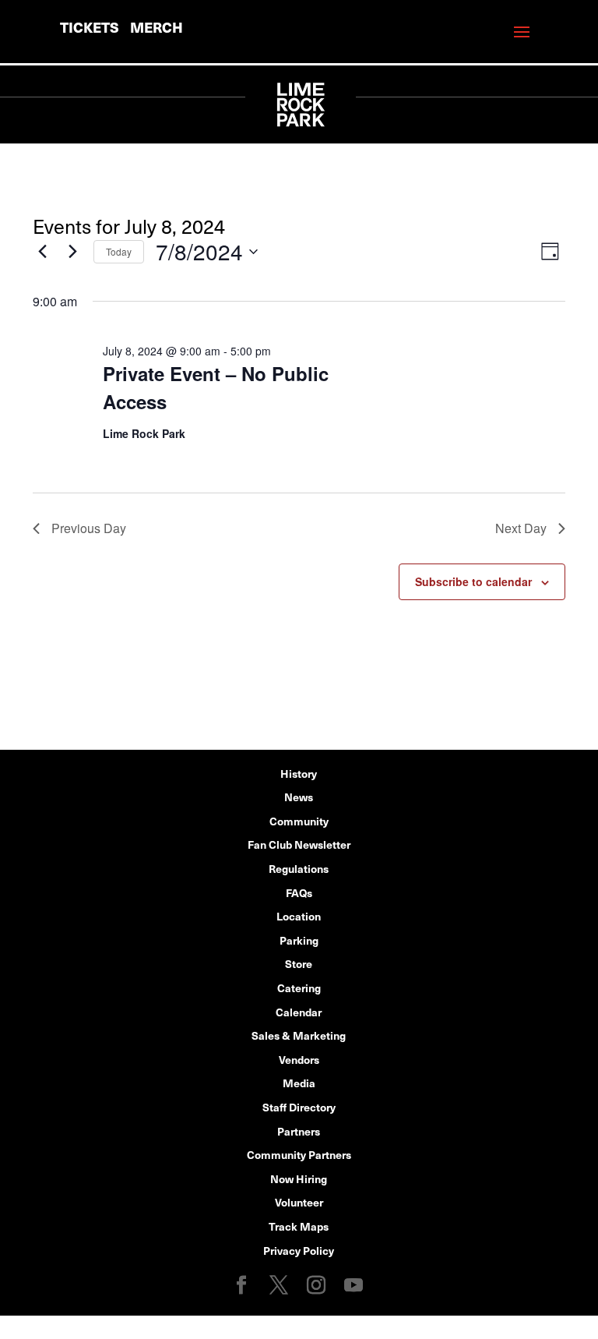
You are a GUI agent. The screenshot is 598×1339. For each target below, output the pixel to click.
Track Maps (299, 1226)
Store (298, 963)
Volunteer (299, 1202)
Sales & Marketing (299, 1035)
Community (299, 820)
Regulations (299, 868)
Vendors (299, 1059)
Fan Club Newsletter (299, 844)
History (298, 773)
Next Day (521, 528)
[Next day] (72, 251)
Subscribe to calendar (473, 581)
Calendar (299, 1011)
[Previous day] (42, 251)
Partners (298, 1131)
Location (298, 916)
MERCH (156, 27)
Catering (299, 987)
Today (119, 251)
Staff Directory (299, 1107)
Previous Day (88, 528)
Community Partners (299, 1154)
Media (299, 1082)
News (298, 796)
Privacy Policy (298, 1250)
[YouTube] (353, 1286)
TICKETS (89, 27)
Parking (299, 940)
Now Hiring (298, 1178)
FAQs (299, 892)
